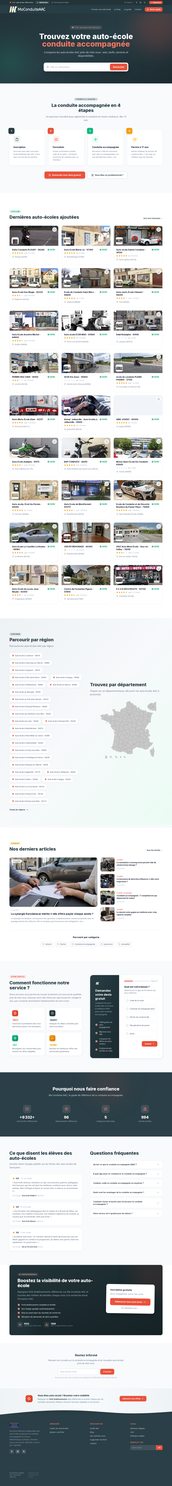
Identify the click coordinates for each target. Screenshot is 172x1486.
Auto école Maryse (29, 1221)
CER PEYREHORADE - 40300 (78, 546)
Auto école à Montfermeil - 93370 (29, 728)
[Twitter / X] (144, 2)
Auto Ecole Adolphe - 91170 (25, 461)
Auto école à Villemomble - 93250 (29, 743)
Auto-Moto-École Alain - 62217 (27, 419)
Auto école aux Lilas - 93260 (26, 721)
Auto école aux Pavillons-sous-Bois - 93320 (33, 714)
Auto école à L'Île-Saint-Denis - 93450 (30, 677)
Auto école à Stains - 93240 (26, 779)
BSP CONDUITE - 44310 (75, 461)
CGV (132, 1432)
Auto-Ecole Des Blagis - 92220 (27, 292)
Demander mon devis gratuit (66, 175)
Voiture (48, 944)
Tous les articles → (155, 850)
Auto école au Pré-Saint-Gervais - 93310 (31, 699)
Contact (138, 9)
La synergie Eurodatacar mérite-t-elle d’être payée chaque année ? (52, 913)
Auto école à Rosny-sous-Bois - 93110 (30, 801)
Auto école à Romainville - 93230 (62, 721)
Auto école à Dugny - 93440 (67, 677)
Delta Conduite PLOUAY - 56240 (28, 249)
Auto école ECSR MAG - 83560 (79, 334)
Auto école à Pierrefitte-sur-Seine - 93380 (32, 735)
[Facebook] (136, 2)
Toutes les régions (17, 809)
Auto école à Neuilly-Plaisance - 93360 (31, 706)
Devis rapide (155, 9)
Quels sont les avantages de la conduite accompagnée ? (118, 1192)
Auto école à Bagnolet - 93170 (27, 772)
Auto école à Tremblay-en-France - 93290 (32, 757)
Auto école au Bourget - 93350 (28, 692)
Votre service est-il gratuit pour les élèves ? (112, 1213)
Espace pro (157, 2)
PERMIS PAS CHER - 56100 (25, 377)
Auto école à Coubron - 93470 (27, 655)
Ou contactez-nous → (130, 1308)
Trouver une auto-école (101, 9)
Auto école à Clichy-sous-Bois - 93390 (30, 750)
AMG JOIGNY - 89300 (127, 419)
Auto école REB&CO (29, 1196)
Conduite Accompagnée (85, 944)
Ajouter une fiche (57, 1432)
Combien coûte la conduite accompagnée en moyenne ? (118, 1183)
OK (159, 1447)
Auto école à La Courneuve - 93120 (29, 786)
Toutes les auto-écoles (59, 1428)
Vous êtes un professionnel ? (109, 175)
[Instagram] (140, 2)
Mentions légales (137, 1428)
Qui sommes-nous (97, 1436)
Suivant (148, 1044)
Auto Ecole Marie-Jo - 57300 (78, 249)
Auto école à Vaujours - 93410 (27, 670)
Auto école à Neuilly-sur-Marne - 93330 (31, 765)
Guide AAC (94, 1428)
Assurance (108, 944)
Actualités (125, 944)
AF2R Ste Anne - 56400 (76, 377)
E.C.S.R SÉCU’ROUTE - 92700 (131, 589)
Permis (63, 944)
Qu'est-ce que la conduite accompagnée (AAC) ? (115, 1164)
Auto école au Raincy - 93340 (65, 684)
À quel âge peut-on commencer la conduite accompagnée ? (120, 1174)
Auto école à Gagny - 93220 (59, 779)
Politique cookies (137, 1436)
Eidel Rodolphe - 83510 (127, 334)
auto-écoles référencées (22, 3)
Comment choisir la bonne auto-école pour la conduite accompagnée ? (117, 1203)
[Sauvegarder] (54, 229)
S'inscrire (107, 1371)
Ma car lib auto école (29, 1247)
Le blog (117, 9)
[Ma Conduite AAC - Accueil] (27, 9)
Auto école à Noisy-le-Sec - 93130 (29, 794)
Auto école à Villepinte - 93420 (62, 772)
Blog (92, 1432)
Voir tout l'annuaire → (153, 218)
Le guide (127, 9)
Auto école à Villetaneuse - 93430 (29, 684)
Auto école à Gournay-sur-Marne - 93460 (32, 663)
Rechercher (43, 2)
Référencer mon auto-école (128, 1301)
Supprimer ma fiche (98, 1439)
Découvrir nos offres (131, 1398)
